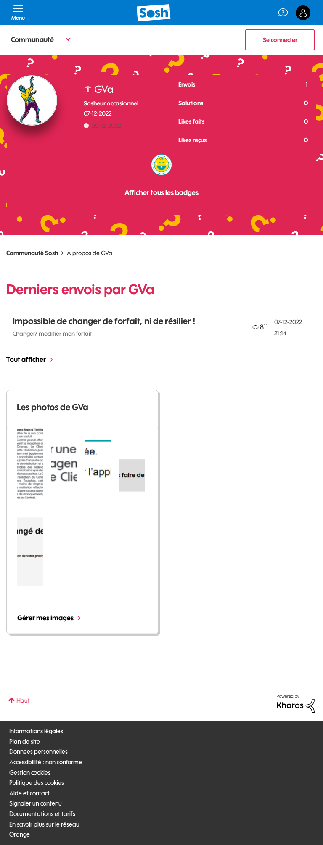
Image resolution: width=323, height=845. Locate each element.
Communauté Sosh (32, 253)
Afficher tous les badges (161, 192)
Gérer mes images (45, 617)
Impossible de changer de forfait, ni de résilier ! (104, 321)
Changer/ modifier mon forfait (52, 333)
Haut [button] (23, 700)
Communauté (32, 39)
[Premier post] (161, 164)
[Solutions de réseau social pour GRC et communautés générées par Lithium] (296, 703)
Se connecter (280, 40)
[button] (30, 463)
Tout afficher (26, 359)
